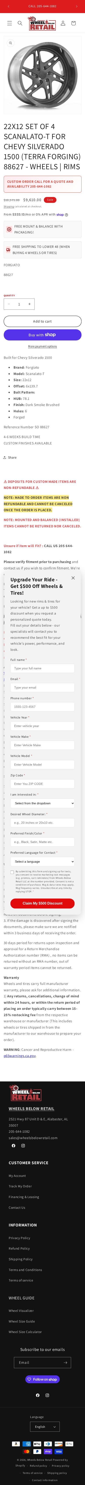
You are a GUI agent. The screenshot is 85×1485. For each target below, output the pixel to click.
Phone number (22, 698)
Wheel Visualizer (21, 1310)
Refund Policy (19, 1248)
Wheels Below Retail (40, 1459)
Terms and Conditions (25, 1269)
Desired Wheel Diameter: (29, 814)
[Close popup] (73, 578)
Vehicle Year (20, 718)
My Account (17, 1175)
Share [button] (12, 457)
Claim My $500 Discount (42, 903)
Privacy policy (61, 1465)
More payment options (42, 346)
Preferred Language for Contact (34, 853)
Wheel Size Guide (22, 1321)
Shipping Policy (21, 1259)
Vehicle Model (21, 756)
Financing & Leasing (24, 1197)
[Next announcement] (77, 6)
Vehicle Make (20, 737)
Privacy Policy (19, 1238)
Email (15, 679)
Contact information (45, 1480)
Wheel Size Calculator (25, 1332)
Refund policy (38, 1465)
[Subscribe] (65, 1362)
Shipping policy (57, 1473)
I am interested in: (24, 794)
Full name (18, 660)
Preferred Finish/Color (27, 834)
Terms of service (21, 1280)
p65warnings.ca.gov (20, 1055)
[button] (9, 23)
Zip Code (18, 775)
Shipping (9, 206)
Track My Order (20, 1186)
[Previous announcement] (8, 6)
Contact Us (17, 1207)
